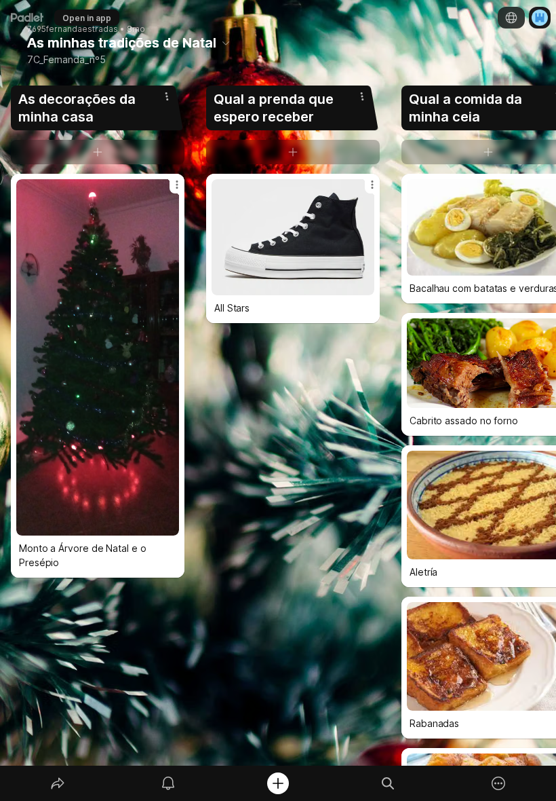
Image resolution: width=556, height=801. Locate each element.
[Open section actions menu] (166, 96)
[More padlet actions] (498, 783)
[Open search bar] (387, 783)
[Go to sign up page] (540, 18)
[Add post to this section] (97, 152)
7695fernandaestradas (72, 29)
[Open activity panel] (168, 783)
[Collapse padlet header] (226, 43)
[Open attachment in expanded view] (97, 357)
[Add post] (278, 783)
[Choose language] (511, 18)
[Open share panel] (57, 783)
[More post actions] (168, 190)
